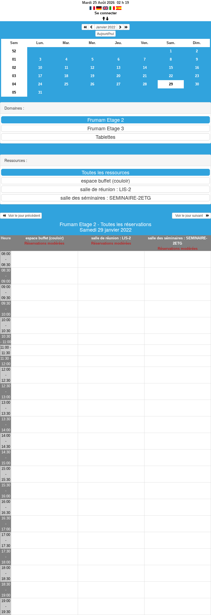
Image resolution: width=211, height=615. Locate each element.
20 (118, 76)
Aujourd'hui (105, 33)
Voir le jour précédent (23, 216)
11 (66, 68)
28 (145, 84)
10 (40, 68)
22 (171, 76)
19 (92, 76)
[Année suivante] (126, 27)
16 (197, 68)
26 (92, 84)
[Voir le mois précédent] (91, 27)
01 (14, 59)
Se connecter (106, 13)
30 (197, 84)
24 (40, 84)
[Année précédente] (85, 27)
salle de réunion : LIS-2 (111, 238)
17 (40, 76)
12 (92, 68)
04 (14, 84)
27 (118, 84)
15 (171, 68)
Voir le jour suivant (190, 216)
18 (66, 76)
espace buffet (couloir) (44, 238)
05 (14, 92)
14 (145, 68)
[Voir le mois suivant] (120, 27)
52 (14, 51)
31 (40, 92)
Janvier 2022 (105, 27)
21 (145, 76)
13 (118, 68)
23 (197, 76)
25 (66, 84)
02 (14, 68)
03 (14, 76)
